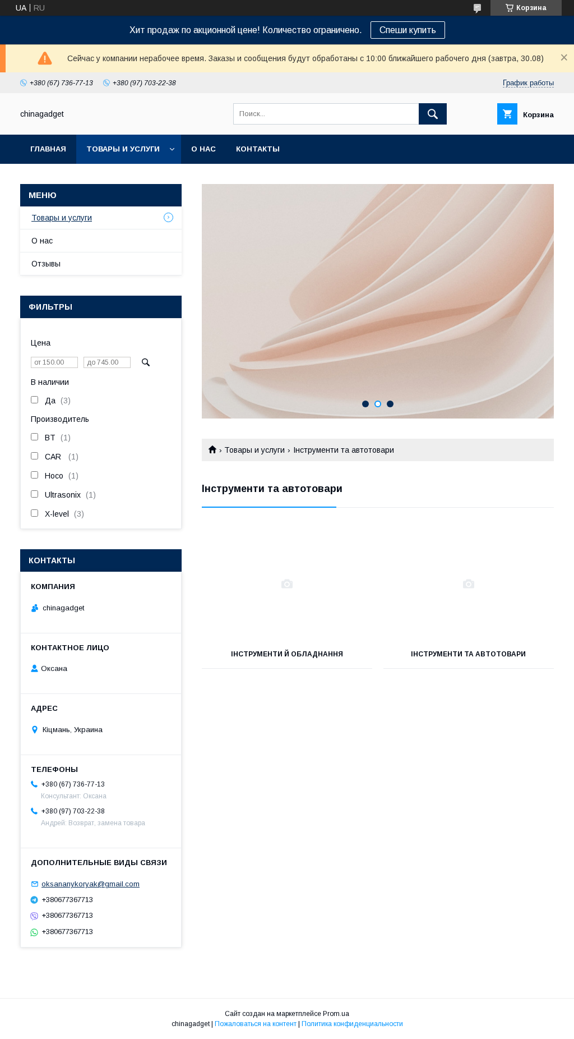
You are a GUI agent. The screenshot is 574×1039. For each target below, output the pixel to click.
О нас (203, 149)
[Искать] (433, 114)
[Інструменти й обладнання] (287, 584)
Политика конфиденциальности (352, 1024)
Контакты (258, 149)
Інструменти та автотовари (468, 654)
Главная (48, 149)
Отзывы (46, 263)
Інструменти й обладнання (287, 654)
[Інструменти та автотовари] (468, 584)
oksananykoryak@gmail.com (90, 884)
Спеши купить (407, 30)
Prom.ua (336, 1014)
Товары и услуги (123, 149)
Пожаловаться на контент (256, 1024)
